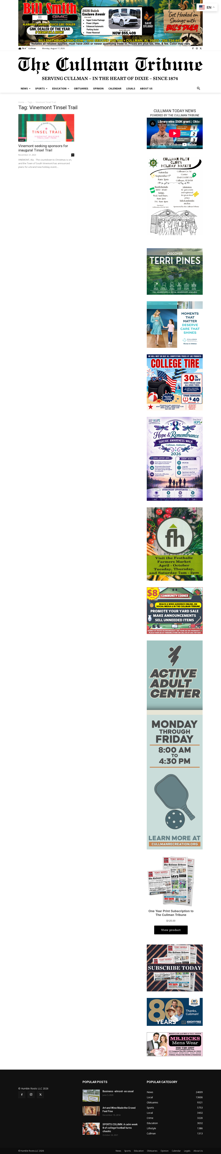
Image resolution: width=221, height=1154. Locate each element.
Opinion (165, 1150)
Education (139, 1150)
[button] (198, 88)
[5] (110, 22)
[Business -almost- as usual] (91, 1096)
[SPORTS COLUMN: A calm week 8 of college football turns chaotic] (91, 1129)
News (118, 1150)
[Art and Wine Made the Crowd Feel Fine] (91, 1111)
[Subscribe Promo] (175, 967)
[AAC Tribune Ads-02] (175, 744)
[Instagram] (197, 48)
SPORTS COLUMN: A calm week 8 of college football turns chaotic (120, 1128)
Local (21, 140)
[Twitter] (201, 48)
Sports (127, 1150)
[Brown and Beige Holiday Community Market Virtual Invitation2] (175, 195)
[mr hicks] (175, 1044)
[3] (175, 324)
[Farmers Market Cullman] (175, 543)
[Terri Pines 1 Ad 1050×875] (175, 271)
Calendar (176, 1150)
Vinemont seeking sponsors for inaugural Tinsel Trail (43, 148)
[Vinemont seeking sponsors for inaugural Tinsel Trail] (46, 128)
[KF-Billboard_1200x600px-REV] (175, 1011)
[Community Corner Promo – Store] (175, 610)
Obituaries (152, 1150)
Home (21, 102)
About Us (198, 1150)
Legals (187, 1150)
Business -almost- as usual (118, 1091)
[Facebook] (193, 48)
